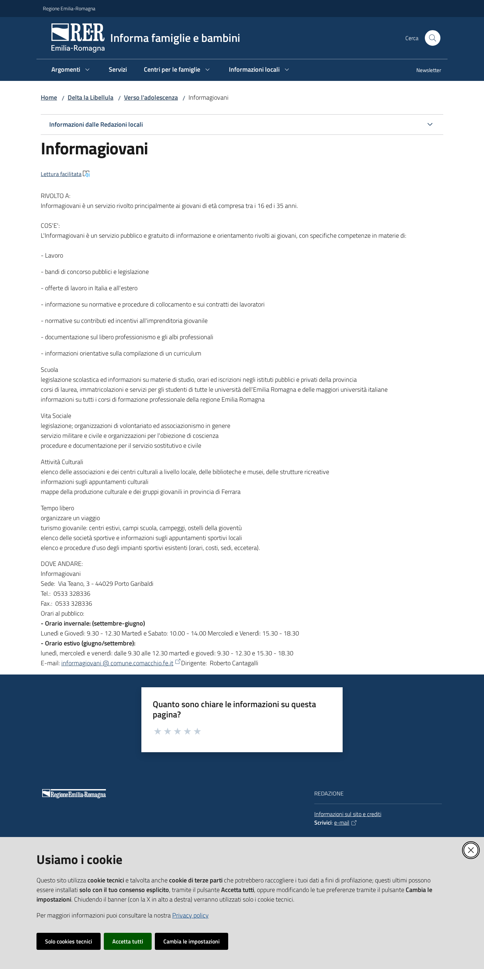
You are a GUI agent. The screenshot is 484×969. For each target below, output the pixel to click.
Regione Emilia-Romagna (69, 8)
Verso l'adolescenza (151, 97)
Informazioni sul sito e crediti (347, 814)
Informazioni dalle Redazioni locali (96, 124)
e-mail (341, 822)
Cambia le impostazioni (191, 941)
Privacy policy (190, 915)
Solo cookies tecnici (68, 941)
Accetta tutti (127, 941)
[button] (432, 37)
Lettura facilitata (61, 174)
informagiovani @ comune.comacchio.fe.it (117, 663)
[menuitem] (424, 71)
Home (49, 97)
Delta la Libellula (90, 97)
